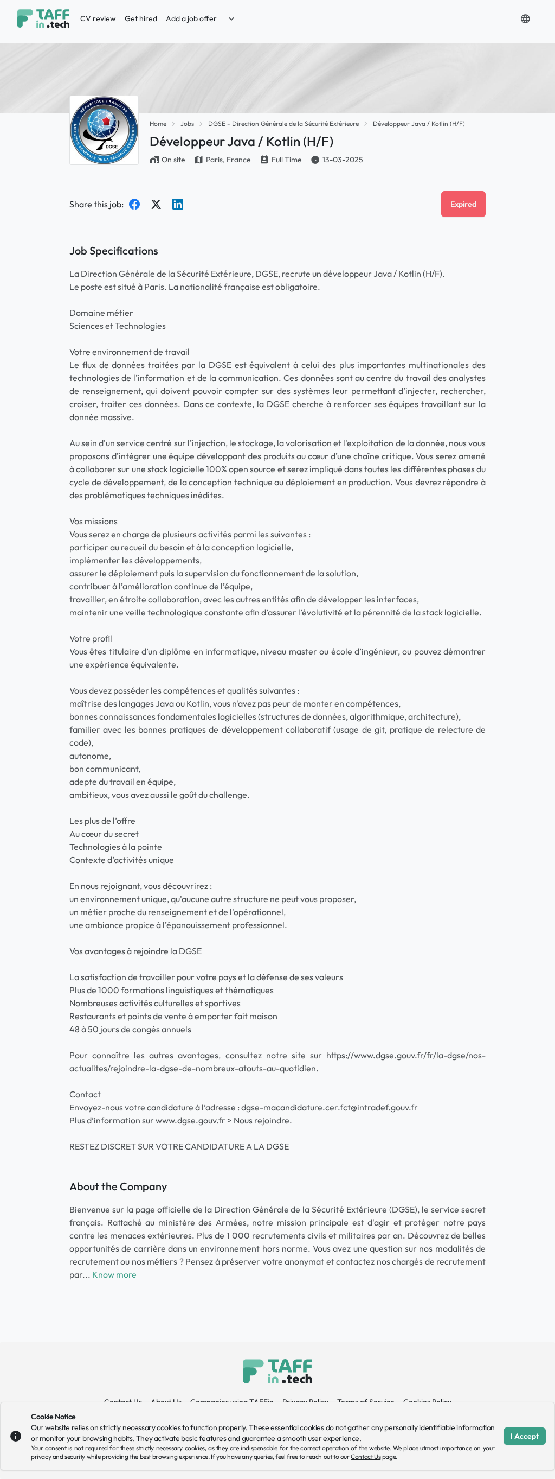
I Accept (525, 1436)
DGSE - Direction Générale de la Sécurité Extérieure (283, 123)
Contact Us (365, 1456)
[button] (231, 18)
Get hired (141, 18)
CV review (98, 18)
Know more (114, 1274)
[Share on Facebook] (134, 204)
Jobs (187, 123)
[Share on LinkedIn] (177, 204)
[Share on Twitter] (156, 204)
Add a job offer (191, 18)
